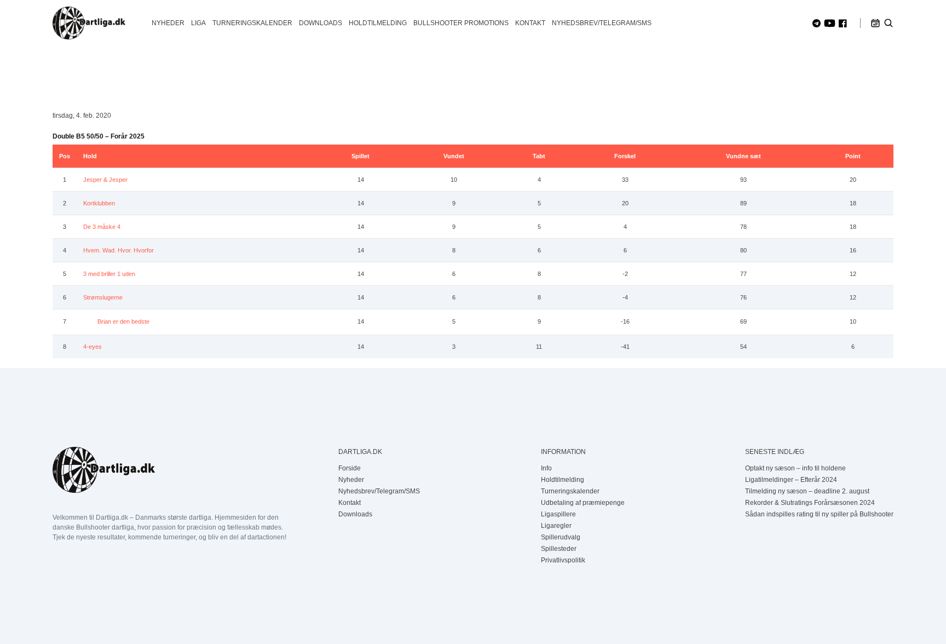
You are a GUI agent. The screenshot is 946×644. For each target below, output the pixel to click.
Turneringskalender (252, 23)
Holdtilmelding (378, 23)
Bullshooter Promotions (461, 23)
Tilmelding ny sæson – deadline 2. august (807, 491)
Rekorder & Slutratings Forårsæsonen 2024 (810, 503)
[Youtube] (829, 23)
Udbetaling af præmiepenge (583, 503)
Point (853, 156)
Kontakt (530, 23)
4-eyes (92, 346)
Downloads (320, 23)
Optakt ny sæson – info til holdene (795, 468)
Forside (349, 468)
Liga (198, 23)
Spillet (360, 156)
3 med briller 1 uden (109, 274)
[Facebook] (843, 23)
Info (546, 468)
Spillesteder (558, 549)
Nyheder (168, 23)
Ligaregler (556, 526)
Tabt (539, 156)
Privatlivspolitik (563, 560)
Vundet (453, 156)
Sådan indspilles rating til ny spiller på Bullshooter (819, 514)
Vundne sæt (743, 156)
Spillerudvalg (560, 537)
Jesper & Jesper (105, 179)
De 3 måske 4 (101, 226)
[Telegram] (816, 23)
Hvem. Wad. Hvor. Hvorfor (118, 250)
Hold (90, 156)
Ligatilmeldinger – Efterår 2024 (791, 480)
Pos (64, 156)
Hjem (60, 70)
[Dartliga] (89, 23)
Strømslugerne (103, 297)
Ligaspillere (558, 514)
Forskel (625, 156)
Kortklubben (99, 203)
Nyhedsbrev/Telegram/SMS (601, 23)
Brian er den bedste (123, 321)
